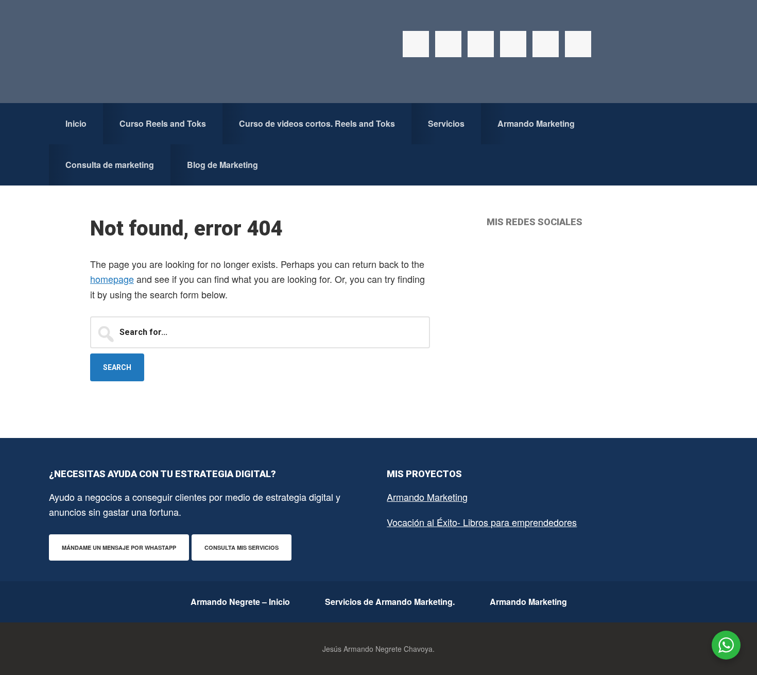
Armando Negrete (159, 51)
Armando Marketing (427, 496)
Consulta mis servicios (241, 547)
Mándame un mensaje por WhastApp (119, 547)
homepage (112, 278)
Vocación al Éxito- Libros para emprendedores (482, 522)
